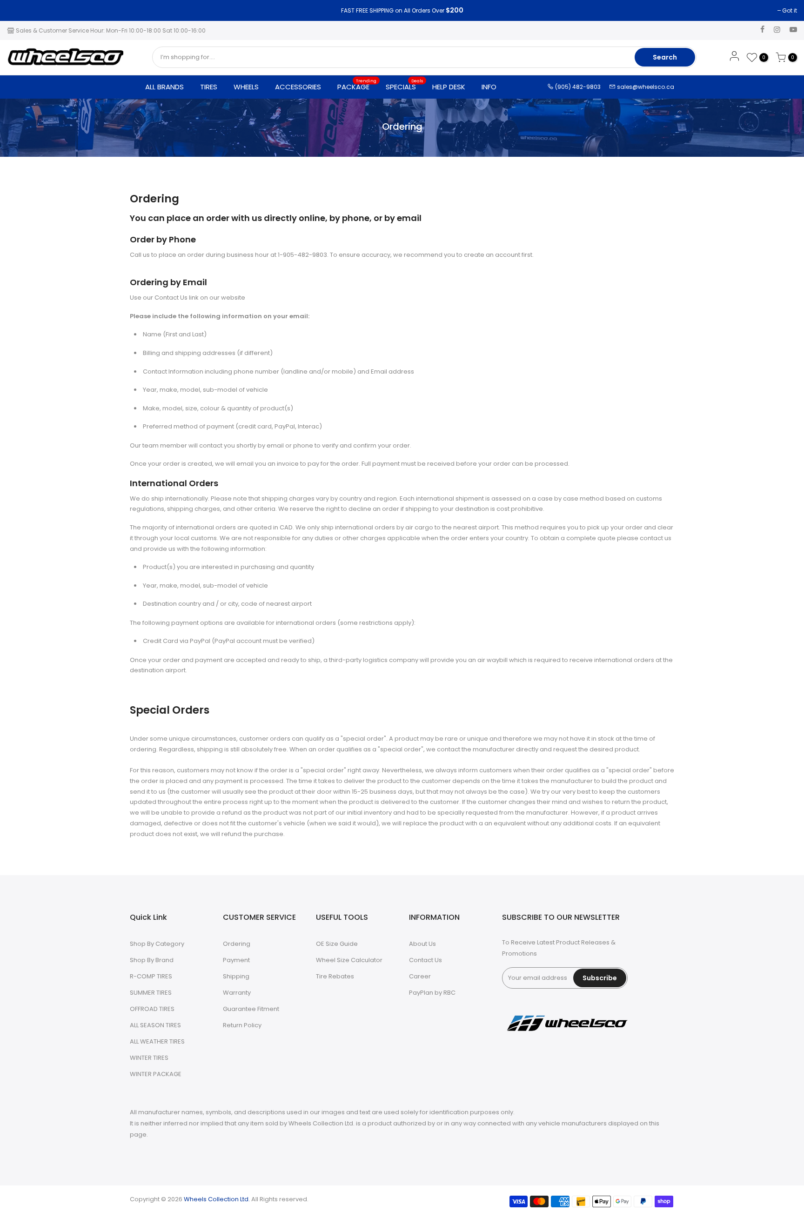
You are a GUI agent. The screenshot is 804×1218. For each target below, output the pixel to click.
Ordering (236, 943)
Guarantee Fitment (251, 1008)
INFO (489, 87)
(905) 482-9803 (577, 87)
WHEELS (246, 87)
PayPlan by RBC (432, 992)
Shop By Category (157, 943)
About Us (422, 943)
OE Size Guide (337, 943)
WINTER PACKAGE (155, 1074)
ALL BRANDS (164, 87)
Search (665, 57)
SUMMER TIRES (151, 992)
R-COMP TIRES (151, 976)
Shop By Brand (152, 960)
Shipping (236, 976)
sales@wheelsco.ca (645, 87)
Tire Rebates (335, 976)
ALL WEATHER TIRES (157, 1041)
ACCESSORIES (298, 87)
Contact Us (425, 960)
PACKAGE (357, 85)
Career (420, 976)
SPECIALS (404, 85)
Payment (236, 960)
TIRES (208, 87)
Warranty (237, 992)
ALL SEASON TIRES (155, 1025)
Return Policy (242, 1025)
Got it (19, 10)
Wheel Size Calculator (349, 960)
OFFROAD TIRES (152, 1008)
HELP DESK (448, 87)
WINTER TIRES (149, 1057)
